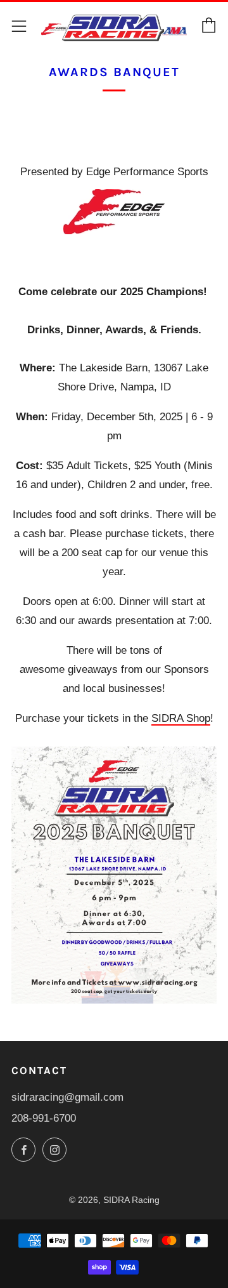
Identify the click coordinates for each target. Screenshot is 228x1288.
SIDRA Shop (180, 718)
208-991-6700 (43, 1118)
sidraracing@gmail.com (67, 1097)
